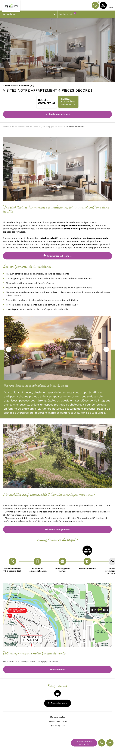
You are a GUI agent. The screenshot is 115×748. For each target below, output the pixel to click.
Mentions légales (57, 717)
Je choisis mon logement (57, 114)
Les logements (67, 13)
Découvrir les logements (57, 529)
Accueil (6, 127)
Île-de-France (18, 127)
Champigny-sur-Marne (53, 127)
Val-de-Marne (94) (34, 127)
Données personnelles (57, 721)
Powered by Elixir (57, 726)
